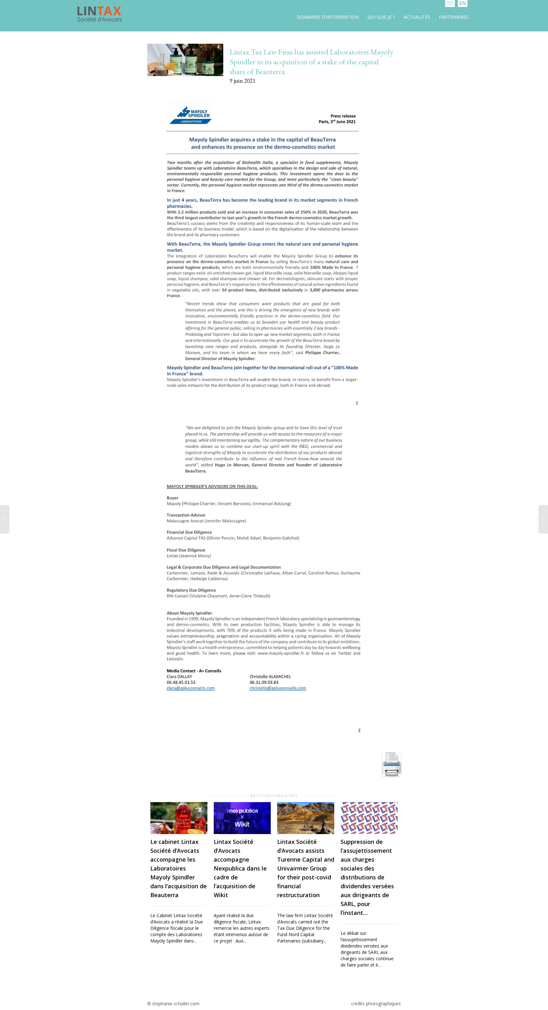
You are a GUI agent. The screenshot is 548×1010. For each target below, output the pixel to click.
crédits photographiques (376, 1003)
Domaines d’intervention (328, 17)
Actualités (417, 17)
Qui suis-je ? (381, 17)
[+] (178, 818)
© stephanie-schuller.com (173, 1003)
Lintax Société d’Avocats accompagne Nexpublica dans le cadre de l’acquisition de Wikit (240, 868)
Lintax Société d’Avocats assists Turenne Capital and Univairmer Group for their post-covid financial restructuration (305, 868)
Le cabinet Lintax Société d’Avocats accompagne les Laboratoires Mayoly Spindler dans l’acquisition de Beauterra (178, 868)
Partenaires (453, 17)
